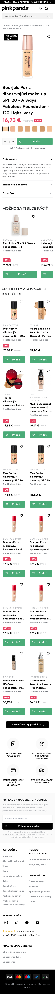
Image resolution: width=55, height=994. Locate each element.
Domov (7, 26)
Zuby (5, 881)
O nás (32, 902)
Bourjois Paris (21, 26)
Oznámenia (8, 962)
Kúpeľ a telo (9, 886)
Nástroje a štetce (12, 876)
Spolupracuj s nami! (39, 892)
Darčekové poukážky (40, 897)
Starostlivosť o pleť (13, 861)
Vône (5, 871)
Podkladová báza (11, 29)
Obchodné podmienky (14, 952)
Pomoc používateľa (39, 860)
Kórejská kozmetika (13, 891)
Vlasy (5, 866)
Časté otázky (36, 882)
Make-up (37, 26)
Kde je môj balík (37, 865)
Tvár (48, 26)
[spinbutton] (9, 141)
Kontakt (33, 887)
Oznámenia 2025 (11, 957)
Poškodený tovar (11, 896)
